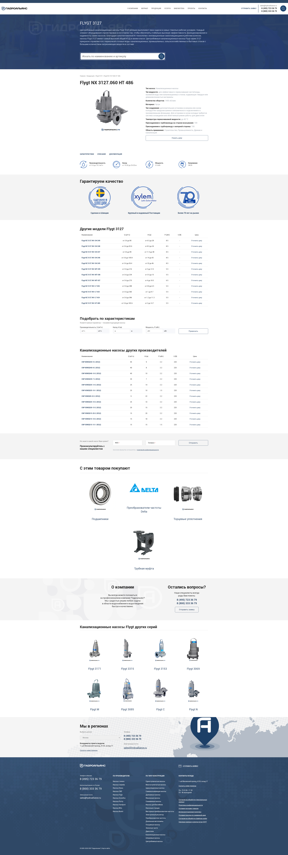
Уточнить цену (196, 241)
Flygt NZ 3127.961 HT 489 (91, 303)
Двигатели (150, 831)
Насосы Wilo (117, 808)
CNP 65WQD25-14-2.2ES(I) (91, 385)
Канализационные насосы (155, 835)
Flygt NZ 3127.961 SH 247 (91, 252)
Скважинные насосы (153, 801)
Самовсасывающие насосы (156, 791)
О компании (132, 8)
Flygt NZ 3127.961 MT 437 (91, 280)
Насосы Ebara (118, 788)
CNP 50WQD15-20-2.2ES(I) (91, 413)
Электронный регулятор (155, 815)
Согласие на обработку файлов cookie (193, 818)
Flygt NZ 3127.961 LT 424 (91, 297)
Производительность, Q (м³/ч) (91, 327)
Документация (115, 154)
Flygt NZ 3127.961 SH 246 (91, 258)
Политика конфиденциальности (191, 805)
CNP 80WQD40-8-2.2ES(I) (91, 368)
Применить (193, 331)
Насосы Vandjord (119, 805)
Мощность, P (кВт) (152, 327)
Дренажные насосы (153, 795)
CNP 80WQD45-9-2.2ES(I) (91, 362)
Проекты (191, 8)
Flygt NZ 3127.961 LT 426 (91, 286)
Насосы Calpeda (119, 785)
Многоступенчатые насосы (156, 785)
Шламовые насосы (153, 838)
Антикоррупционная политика (190, 812)
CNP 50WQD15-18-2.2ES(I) (91, 419)
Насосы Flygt (118, 795)
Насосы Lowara (118, 781)
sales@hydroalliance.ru (268, 6)
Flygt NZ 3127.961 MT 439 (91, 269)
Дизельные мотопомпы (154, 821)
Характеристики (87, 154)
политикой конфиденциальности (148, 450)
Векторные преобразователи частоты (160, 811)
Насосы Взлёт (118, 811)
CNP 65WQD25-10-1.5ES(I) (91, 390)
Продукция (156, 8)
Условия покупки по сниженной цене (192, 815)
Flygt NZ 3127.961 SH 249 (91, 241)
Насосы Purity (118, 801)
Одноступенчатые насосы (155, 781)
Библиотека (179, 8)
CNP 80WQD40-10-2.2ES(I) (91, 373)
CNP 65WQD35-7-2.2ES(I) (91, 379)
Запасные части (152, 828)
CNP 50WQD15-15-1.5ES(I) (91, 425)
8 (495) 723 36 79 (269, 8)
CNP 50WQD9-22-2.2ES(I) (91, 396)
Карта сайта (106, 848)
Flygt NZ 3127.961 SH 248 (91, 246)
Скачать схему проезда (88, 750)
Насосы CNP (117, 791)
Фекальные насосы (153, 798)
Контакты (202, 8)
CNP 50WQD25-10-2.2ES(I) (91, 402)
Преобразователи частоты (156, 818)
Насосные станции (153, 808)
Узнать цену (177, 138)
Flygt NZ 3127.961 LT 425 (91, 292)
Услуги (167, 8)
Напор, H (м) (117, 327)
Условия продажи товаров (188, 808)
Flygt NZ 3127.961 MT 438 (91, 275)
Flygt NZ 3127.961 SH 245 (91, 263)
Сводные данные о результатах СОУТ (193, 822)
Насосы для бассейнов (154, 805)
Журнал (144, 8)
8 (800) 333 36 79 (269, 11)
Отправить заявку (248, 8)
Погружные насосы (153, 825)
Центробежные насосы (154, 841)
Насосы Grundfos (119, 798)
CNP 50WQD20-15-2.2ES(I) (91, 407)
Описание (101, 154)
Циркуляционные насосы (155, 788)
